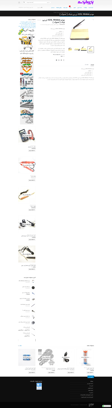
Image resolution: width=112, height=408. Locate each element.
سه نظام (34, 367)
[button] (20, 345)
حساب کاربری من (90, 383)
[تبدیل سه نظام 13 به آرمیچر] (33, 299)
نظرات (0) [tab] (86, 64)
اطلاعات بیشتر (31, 150)
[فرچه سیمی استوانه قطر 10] (33, 305)
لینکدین (59, 60)
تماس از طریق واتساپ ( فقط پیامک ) (86, 395)
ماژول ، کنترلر (49, 367)
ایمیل (56, 60)
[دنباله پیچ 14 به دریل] (33, 293)
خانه (93, 12)
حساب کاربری (79, 7)
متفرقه (71, 12)
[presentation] (92, 32)
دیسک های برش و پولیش (70, 367)
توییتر (61, 60)
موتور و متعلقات (29, 234)
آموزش (75, 7)
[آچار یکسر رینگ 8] (33, 328)
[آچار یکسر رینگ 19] (33, 334)
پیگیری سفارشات (58, 7)
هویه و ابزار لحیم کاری (33, 205)
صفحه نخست (91, 7)
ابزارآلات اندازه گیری (33, 145)
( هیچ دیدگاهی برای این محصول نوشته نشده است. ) (49, 24)
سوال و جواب (65, 7)
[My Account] (19, 2)
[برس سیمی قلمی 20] (33, 311)
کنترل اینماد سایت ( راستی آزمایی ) (87, 397)
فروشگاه (85, 7)
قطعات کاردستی (75, 12)
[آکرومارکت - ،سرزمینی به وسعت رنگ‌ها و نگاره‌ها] (86, 2)
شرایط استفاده (90, 390)
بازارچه (70, 7)
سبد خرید (52, 7)
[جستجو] (24, 2)
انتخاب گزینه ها (32, 372)
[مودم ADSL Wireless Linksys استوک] (33, 281)
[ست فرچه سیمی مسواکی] (33, 317)
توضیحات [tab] (92, 64)
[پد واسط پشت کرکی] (33, 287)
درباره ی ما (91, 392)
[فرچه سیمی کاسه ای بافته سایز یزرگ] (33, 322)
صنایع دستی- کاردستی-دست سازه (85, 12)
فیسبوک (64, 60)
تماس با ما (91, 386)
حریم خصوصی (90, 388)
